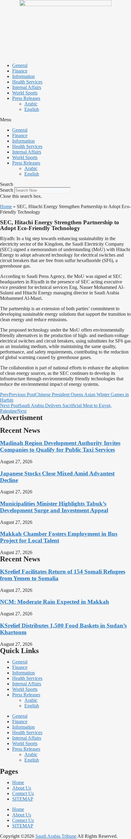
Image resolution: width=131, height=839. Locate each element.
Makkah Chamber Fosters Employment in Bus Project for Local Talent (58, 537)
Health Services (27, 81)
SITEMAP (22, 799)
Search (6, 190)
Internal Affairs (26, 87)
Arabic (30, 103)
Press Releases (26, 98)
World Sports (24, 92)
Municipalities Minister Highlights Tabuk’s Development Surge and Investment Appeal (54, 507)
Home (6, 206)
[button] (65, 120)
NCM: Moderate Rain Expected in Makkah (54, 602)
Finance (19, 70)
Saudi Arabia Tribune (55, 836)
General (19, 65)
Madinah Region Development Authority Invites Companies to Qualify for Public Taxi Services (60, 446)
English (31, 109)
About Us (21, 788)
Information (23, 76)
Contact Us (23, 793)
